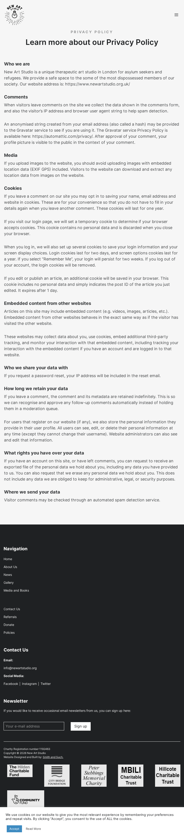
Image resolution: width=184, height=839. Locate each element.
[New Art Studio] (15, 15)
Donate (9, 625)
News (8, 575)
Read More (33, 828)
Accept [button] (14, 828)
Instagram (29, 684)
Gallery (9, 582)
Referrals (10, 617)
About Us (10, 567)
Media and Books (16, 590)
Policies (9, 632)
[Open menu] (176, 14)
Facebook (11, 684)
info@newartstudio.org (20, 668)
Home (8, 559)
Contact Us (12, 609)
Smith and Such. (53, 757)
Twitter (46, 684)
